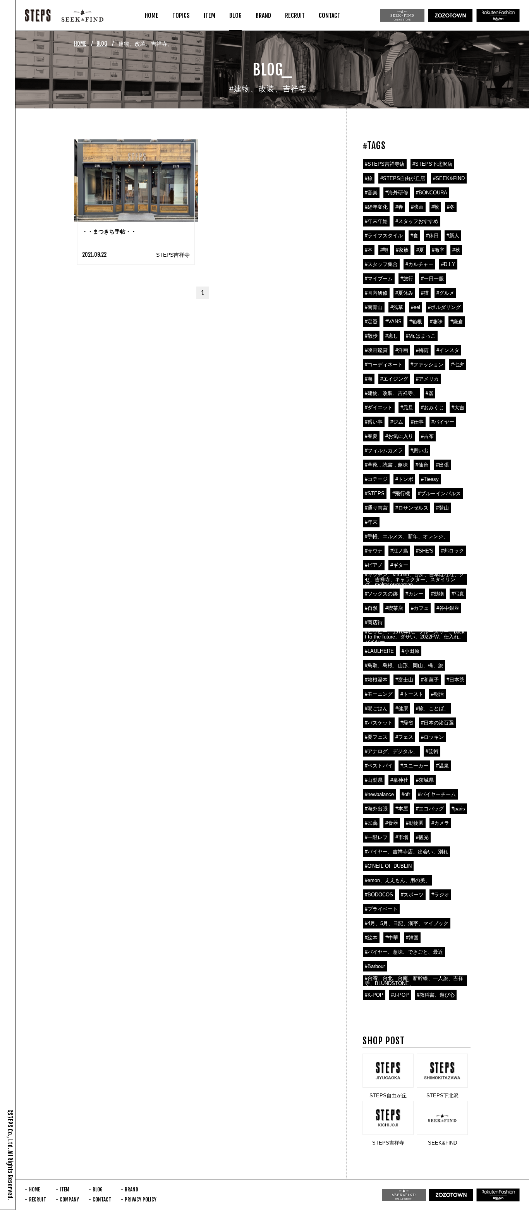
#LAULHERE (379, 651)
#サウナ (374, 551)
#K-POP (374, 995)
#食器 (391, 823)
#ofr (406, 794)
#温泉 (442, 766)
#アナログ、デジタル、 (391, 751)
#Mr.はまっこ (421, 336)
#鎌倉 (456, 321)
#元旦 (406, 407)
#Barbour (375, 966)
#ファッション (426, 364)
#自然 (371, 608)
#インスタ (447, 350)
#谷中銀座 (447, 608)
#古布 (427, 436)
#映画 (417, 207)
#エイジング (394, 379)
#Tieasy (430, 479)
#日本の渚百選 (437, 723)
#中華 (391, 938)
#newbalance (379, 794)
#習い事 (374, 422)
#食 (414, 236)
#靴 (435, 207)
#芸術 (432, 751)
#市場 (401, 837)
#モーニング (379, 694)
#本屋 (401, 809)
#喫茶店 (394, 608)
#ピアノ (374, 565)
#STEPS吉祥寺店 (385, 164)
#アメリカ (427, 379)
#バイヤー (442, 422)
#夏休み (404, 293)
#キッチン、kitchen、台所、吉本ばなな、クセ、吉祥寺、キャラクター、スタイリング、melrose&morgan (414, 579)
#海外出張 (376, 809)
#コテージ (376, 479)
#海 (369, 379)
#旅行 (406, 278)
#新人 (453, 236)
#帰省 (406, 723)
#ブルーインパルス (439, 493)
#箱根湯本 (376, 680)
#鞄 (384, 250)
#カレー (414, 594)
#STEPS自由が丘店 (402, 178)
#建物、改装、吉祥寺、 (391, 393)
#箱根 (415, 321)
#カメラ (440, 823)
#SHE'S (424, 551)
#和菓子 (430, 680)
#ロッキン (432, 737)
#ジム (396, 422)
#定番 (371, 321)
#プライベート (381, 909)
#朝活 (437, 694)
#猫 (425, 293)
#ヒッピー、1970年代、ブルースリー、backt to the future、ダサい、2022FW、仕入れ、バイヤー (415, 636)
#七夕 (457, 364)
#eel (415, 307)
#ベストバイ (379, 766)
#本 (369, 250)
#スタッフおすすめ (416, 221)
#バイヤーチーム (437, 794)
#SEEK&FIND (449, 178)
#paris (458, 809)
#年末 (371, 522)
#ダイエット (379, 407)
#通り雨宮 (376, 508)
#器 (429, 393)
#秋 (456, 250)
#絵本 (371, 938)
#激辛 (438, 250)
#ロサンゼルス (411, 508)
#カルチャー (419, 264)
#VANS (393, 321)
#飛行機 (401, 493)
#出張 (442, 465)
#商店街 (374, 622)
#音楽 (371, 193)
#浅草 (396, 307)
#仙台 (422, 465)
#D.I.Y (448, 264)
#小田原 (410, 651)
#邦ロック (452, 551)
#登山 (442, 508)
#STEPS (375, 493)
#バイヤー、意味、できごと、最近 (404, 952)
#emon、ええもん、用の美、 (397, 880)
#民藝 (371, 823)
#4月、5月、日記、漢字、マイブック (406, 923)
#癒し (391, 336)
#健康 (401, 708)
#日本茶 (455, 680)
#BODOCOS (379, 895)
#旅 (369, 178)
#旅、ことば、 (432, 708)
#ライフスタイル (384, 236)
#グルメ (445, 293)
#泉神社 (399, 780)
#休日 (432, 236)
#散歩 (371, 336)
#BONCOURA (431, 193)
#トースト (411, 694)
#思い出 (419, 450)
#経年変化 (376, 207)
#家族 (402, 250)
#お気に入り (399, 436)
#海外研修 (396, 193)
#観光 (422, 837)
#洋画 (401, 350)
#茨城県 (425, 780)
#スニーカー (414, 766)
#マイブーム (379, 278)
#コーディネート (384, 364)
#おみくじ (432, 407)
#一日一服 (432, 278)
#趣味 (436, 321)
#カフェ (420, 608)
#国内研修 (376, 293)
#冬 (451, 207)
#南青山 (374, 307)
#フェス (404, 737)
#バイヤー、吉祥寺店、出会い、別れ (406, 852)
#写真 (458, 594)
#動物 (437, 594)
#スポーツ (412, 895)
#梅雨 (422, 350)
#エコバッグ (430, 809)
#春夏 (371, 436)
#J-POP (400, 995)
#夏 (420, 250)
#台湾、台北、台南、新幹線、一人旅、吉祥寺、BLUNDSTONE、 (414, 980)
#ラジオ (440, 895)
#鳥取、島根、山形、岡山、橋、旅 (404, 665)
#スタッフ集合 (381, 264)
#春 (399, 207)
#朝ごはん (376, 708)
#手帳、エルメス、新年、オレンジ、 (406, 536)
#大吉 (458, 407)
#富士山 (404, 680)
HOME (80, 43)
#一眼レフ (376, 837)
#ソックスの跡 (381, 594)
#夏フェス (376, 737)
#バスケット (379, 723)
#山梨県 (374, 780)
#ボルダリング (444, 307)
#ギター (399, 565)
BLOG (101, 43)
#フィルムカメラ (384, 450)
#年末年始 (376, 221)
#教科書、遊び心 (436, 995)
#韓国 (412, 938)
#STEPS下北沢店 (432, 164)
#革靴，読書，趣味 (386, 465)
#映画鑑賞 (376, 350)
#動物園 (415, 823)
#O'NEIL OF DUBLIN (388, 866)
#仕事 (417, 422)
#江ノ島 (399, 551)
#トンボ (404, 479)
